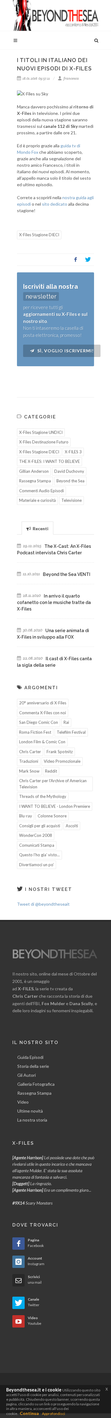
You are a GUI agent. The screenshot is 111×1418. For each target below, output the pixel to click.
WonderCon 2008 (35, 835)
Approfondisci (53, 1413)
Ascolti (72, 825)
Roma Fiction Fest (35, 732)
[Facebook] (75, 260)
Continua (29, 1413)
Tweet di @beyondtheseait (43, 904)
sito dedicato (54, 204)
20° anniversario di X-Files (42, 702)
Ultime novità (30, 1111)
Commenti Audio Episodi (41, 490)
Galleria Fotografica (36, 1084)
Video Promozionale (62, 761)
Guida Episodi (30, 1057)
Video (23, 1102)
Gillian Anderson (34, 471)
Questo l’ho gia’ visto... (39, 854)
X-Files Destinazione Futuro (43, 441)
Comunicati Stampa (36, 845)
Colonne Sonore (52, 815)
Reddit (51, 771)
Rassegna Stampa (35, 480)
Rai (66, 722)
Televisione (71, 500)
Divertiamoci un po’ (36, 864)
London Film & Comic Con (42, 741)
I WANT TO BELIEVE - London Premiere (54, 806)
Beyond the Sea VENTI (66, 574)
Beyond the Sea (70, 480)
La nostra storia (32, 1119)
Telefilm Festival (71, 732)
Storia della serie (33, 1066)
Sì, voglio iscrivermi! (65, 350)
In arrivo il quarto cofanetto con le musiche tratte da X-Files (54, 602)
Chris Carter (30, 751)
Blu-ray (25, 815)
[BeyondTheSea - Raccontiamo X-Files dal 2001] (55, 15)
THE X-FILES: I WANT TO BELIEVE (49, 461)
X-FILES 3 (73, 451)
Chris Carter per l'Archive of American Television (53, 783)
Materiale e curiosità (37, 500)
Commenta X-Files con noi (42, 712)
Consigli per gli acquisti (39, 825)
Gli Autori (26, 1075)
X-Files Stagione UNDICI (41, 432)
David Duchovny (69, 471)
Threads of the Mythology (42, 796)
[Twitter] (88, 260)
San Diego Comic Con (38, 722)
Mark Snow (29, 771)
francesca (71, 78)
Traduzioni (28, 761)
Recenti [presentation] (40, 528)
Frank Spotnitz (60, 751)
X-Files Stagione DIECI (39, 234)
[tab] (37, 528)
